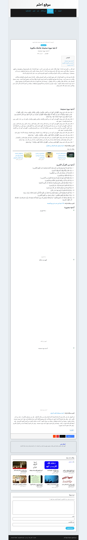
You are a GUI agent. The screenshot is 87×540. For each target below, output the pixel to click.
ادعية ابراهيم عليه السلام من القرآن (55, 145)
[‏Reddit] (54, 436)
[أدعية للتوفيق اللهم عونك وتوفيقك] (36, 465)
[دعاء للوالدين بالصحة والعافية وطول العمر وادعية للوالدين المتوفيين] (28, 154)
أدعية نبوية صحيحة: (69, 61)
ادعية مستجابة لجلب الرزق (57, 413)
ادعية (71, 430)
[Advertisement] (67, 27)
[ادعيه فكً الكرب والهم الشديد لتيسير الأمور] (51, 465)
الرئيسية (60, 10)
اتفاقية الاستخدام (14, 537)
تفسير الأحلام (43, 10)
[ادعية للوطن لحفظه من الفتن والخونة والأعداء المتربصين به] (67, 465)
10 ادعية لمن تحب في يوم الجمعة (55, 203)
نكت (55, 10)
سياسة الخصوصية (21, 537)
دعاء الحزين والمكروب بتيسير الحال (20, 484)
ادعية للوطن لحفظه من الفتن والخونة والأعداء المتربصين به (68, 471)
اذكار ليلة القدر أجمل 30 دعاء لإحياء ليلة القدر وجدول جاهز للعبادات (61, 155)
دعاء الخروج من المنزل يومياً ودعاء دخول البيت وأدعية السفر (39, 155)
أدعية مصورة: (70, 65)
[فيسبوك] (64, 448)
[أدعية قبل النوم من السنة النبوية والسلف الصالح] (36, 479)
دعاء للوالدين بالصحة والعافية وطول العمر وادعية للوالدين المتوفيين (18, 155)
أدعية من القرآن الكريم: (68, 63)
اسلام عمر (46, 53)
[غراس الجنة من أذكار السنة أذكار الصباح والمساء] (20, 465)
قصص (34, 10)
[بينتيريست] (57, 436)
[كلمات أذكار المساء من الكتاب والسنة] (51, 479)
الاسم (73, 516)
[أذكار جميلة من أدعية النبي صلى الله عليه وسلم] (67, 479)
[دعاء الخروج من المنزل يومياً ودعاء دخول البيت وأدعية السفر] (49, 154)
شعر (38, 10)
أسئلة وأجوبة (28, 10)
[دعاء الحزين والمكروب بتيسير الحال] (20, 479)
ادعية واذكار (50, 10)
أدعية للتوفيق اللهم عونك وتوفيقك (35, 470)
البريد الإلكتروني (71, 522)
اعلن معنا (30, 537)
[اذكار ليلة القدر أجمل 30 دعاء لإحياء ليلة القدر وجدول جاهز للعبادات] (70, 154)
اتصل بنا (34, 537)
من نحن (26, 537)
